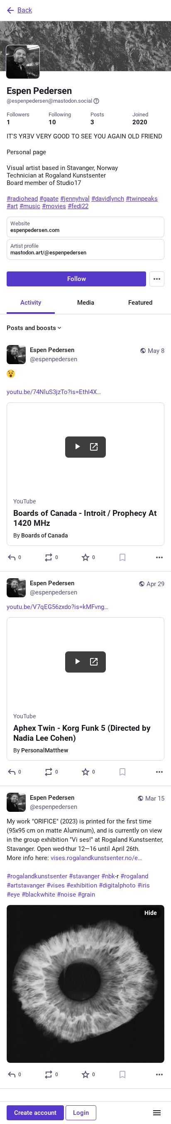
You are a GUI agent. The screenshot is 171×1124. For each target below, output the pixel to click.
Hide (150, 913)
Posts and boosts (31, 328)
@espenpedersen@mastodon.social (49, 101)
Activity (30, 302)
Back (24, 10)
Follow (76, 279)
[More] (159, 557)
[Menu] (156, 278)
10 (52, 122)
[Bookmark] (122, 557)
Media (85, 302)
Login (81, 1113)
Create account (35, 1113)
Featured (140, 302)
